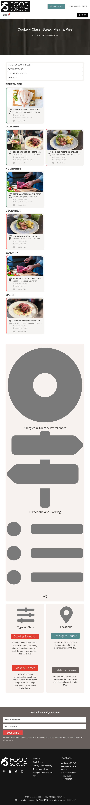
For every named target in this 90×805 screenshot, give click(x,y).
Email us (72, 6)
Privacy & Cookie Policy (42, 765)
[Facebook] (10, 771)
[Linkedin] (22, 771)
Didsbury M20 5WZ (68, 763)
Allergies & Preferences (42, 772)
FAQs (35, 776)
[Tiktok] (16, 771)
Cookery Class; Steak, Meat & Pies (47, 35)
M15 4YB (72, 648)
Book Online (38, 762)
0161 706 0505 (81, 6)
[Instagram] (4, 771)
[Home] (33, 35)
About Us (37, 758)
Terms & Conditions (41, 769)
